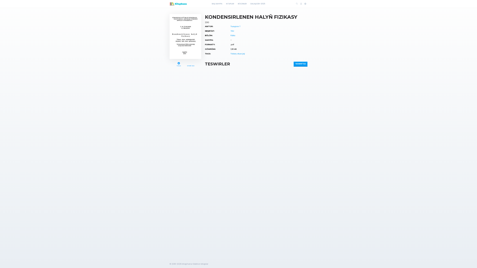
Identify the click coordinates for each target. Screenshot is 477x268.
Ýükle (179, 66)
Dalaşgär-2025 (257, 3)
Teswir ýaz (300, 64)
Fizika (233, 35)
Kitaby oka (190, 66)
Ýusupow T (235, 26)
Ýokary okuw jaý (238, 53)
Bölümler (242, 3)
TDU (232, 31)
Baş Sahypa (217, 3)
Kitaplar (230, 3)
